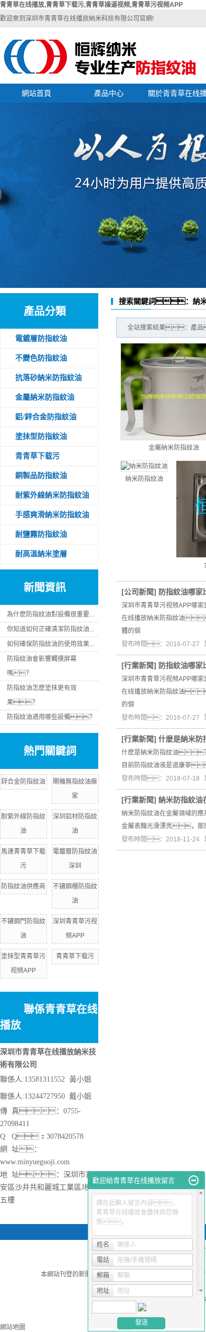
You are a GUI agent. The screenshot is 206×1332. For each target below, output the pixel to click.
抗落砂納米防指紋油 (48, 378)
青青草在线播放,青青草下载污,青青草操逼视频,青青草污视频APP (91, 4)
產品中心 (109, 93)
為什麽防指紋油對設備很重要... (50, 614)
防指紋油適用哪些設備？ (51, 717)
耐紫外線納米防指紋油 (52, 495)
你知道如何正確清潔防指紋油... (50, 629)
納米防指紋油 (144, 479)
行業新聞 (139, 665)
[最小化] (194, 1180)
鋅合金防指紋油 (23, 781)
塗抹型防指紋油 (41, 436)
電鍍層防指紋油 (41, 338)
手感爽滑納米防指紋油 (52, 515)
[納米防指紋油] (144, 466)
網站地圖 (12, 1327)
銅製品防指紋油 (41, 475)
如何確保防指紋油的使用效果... (50, 644)
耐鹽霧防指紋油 (41, 534)
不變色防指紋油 (41, 358)
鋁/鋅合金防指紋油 (46, 417)
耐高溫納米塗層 (41, 554)
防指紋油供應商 (23, 886)
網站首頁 (36, 93)
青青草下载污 (37, 456)
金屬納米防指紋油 (44, 397)
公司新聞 (139, 591)
